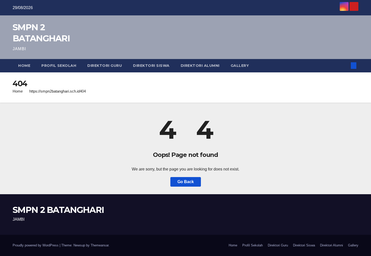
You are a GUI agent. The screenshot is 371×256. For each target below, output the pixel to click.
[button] (345, 65)
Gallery (240, 65)
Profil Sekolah (58, 65)
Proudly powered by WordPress (36, 245)
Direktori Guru (104, 65)
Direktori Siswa (151, 65)
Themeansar (100, 245)
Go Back (185, 182)
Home (24, 65)
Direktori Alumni (200, 65)
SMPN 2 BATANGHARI (58, 210)
